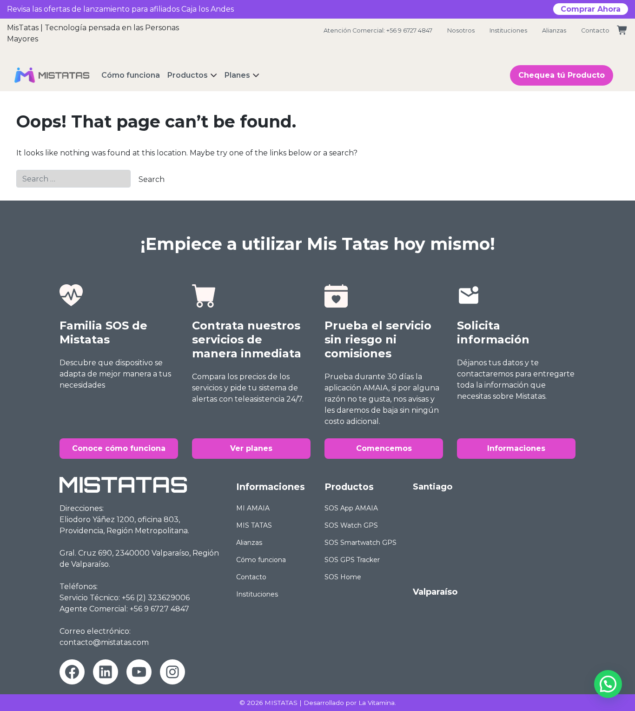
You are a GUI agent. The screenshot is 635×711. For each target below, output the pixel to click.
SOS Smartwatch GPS (360, 542)
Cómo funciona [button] (130, 75)
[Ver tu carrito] (622, 30)
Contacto (595, 30)
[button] (608, 684)
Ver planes (251, 448)
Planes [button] (237, 75)
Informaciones (516, 448)
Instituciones (508, 30)
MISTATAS (281, 702)
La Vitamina (376, 702)
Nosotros (461, 30)
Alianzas (554, 30)
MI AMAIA (253, 508)
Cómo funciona (261, 560)
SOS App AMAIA (351, 508)
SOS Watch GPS (351, 525)
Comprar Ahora (591, 9)
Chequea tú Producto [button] (561, 75)
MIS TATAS (254, 525)
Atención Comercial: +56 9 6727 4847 (378, 30)
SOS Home (342, 577)
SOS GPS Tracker (352, 560)
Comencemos (384, 448)
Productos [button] (187, 75)
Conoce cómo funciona (118, 448)
